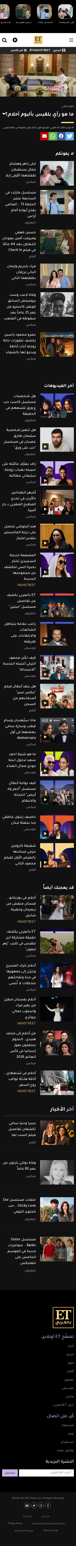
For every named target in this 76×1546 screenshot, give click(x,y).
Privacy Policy (15, 1523)
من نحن (46, 1516)
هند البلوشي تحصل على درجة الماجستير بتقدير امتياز (20, 532)
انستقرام (67, 1442)
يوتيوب (27, 1505)
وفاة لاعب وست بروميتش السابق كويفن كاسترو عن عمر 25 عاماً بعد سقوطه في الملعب (20, 307)
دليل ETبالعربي (63, 1405)
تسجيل (10, 1473)
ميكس (31, 182)
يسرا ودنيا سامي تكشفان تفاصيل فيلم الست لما (22, 1129)
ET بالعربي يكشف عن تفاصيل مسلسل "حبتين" (21, 601)
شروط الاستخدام (24, 1531)
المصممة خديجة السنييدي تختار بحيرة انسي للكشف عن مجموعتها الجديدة (20, 567)
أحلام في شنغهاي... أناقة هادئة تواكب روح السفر (19, 1079)
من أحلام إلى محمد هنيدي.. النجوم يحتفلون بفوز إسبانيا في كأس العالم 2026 (21, 1045)
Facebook (48, 1505)
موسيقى (68, 106)
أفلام (32, 257)
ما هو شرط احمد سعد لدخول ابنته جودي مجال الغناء (21, 760)
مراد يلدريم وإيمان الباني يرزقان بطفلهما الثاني (21, 272)
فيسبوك (67, 1425)
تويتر (71, 1434)
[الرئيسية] (38, 40)
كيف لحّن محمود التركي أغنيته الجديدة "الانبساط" (19, 664)
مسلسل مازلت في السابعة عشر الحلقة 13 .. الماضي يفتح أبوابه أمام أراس (20, 204)
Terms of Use (50, 1531)
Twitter (34, 1505)
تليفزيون (30, 223)
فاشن (69, 1397)
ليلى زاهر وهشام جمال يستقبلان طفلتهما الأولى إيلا (20, 170)
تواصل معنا (65, 1451)
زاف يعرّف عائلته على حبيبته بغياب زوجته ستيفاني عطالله (19, 470)
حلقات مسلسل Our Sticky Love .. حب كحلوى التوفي (19, 1206)
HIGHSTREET (42, 50)
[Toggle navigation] (71, 40)
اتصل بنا (27, 1516)
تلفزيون (69, 1380)
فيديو (14, 39)
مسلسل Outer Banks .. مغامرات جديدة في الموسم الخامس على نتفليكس (21, 1251)
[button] (69, 136)
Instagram (41, 1505)
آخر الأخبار (17, 50)
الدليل (57, 50)
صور (71, 1363)
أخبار (71, 1346)
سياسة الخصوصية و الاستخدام (48, 1523)
